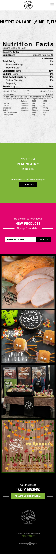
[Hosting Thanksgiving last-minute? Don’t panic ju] (28, 282)
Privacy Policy (28, 536)
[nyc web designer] (28, 545)
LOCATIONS (28, 184)
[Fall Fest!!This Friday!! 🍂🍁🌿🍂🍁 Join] (28, 446)
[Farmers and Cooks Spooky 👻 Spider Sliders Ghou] (28, 336)
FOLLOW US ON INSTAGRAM (28, 496)
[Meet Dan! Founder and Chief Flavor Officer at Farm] (28, 391)
